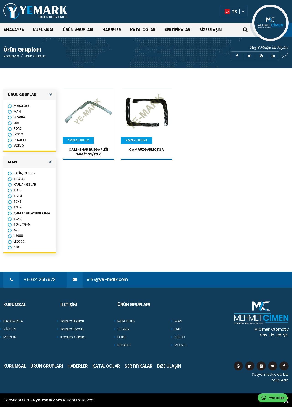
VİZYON (9, 329)
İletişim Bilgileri (72, 321)
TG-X (17, 207)
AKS (16, 230)
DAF (16, 123)
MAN (17, 111)
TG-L (17, 190)
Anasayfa (11, 56)
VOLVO (19, 146)
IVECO (18, 134)
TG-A (17, 219)
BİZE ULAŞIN (210, 29)
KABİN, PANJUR (24, 173)
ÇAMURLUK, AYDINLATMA (32, 213)
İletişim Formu (71, 329)
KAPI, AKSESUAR (25, 184)
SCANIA (19, 117)
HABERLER (111, 29)
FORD (18, 128)
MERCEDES (21, 106)
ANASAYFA (13, 29)
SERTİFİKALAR (177, 29)
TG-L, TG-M (22, 224)
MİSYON (9, 337)
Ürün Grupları (35, 56)
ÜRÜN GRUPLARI (78, 29)
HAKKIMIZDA (13, 321)
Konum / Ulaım (72, 337)
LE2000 (19, 241)
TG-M (18, 196)
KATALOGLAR (143, 29)
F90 (16, 247)
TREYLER (19, 179)
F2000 (18, 236)
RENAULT (20, 140)
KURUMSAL (43, 29)
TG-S (17, 202)
